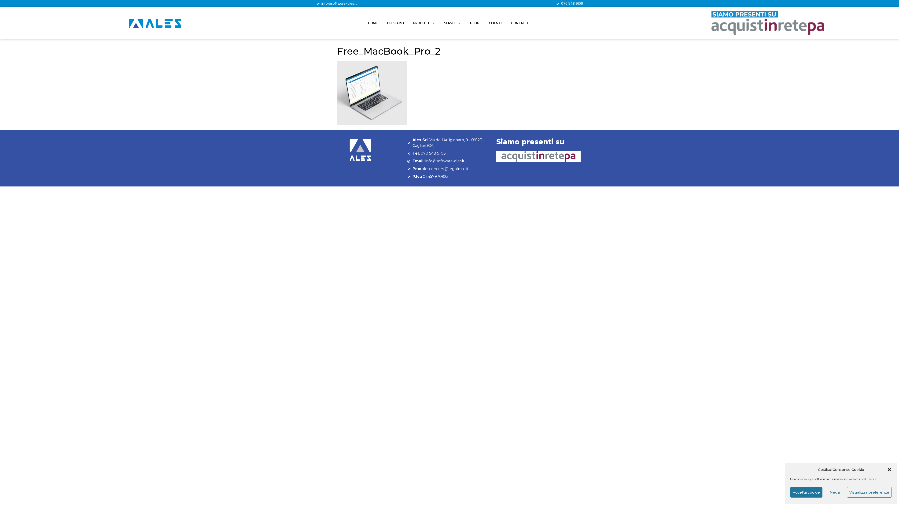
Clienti (495, 23)
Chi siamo (395, 23)
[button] (889, 469)
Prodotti (422, 23)
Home (373, 23)
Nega (835, 492)
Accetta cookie (806, 492)
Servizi (450, 23)
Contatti (519, 23)
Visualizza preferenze (869, 492)
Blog (474, 23)
